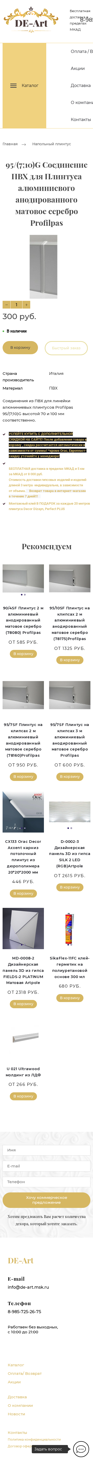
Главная (10, 144)
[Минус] (6, 305)
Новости (16, 1413)
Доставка (81, 85)
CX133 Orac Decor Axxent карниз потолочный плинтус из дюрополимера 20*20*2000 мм (23, 857)
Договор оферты (22, 1446)
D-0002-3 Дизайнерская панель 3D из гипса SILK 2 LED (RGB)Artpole (69, 853)
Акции (78, 68)
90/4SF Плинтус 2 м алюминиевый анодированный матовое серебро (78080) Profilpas (23, 620)
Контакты (81, 119)
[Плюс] (26, 305)
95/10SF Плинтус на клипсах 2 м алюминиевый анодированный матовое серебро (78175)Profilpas (70, 623)
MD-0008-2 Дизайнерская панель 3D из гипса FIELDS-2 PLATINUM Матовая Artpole (23, 970)
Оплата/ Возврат (25, 1373)
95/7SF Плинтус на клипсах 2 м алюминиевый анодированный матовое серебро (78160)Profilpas (23, 740)
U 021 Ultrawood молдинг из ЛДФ (23, 1072)
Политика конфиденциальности (34, 1439)
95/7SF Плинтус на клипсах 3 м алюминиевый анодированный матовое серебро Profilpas (69, 740)
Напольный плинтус (51, 144)
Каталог (16, 1364)
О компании (20, 1405)
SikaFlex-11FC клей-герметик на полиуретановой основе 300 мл (70, 967)
